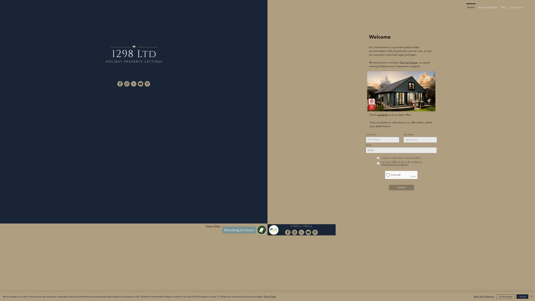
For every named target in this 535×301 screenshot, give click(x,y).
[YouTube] (140, 84)
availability (382, 114)
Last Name (408, 134)
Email (368, 145)
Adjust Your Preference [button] (484, 296)
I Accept (522, 296)
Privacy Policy (270, 296)
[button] (487, 6)
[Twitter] (133, 84)
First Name (371, 134)
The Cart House (408, 62)
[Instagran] (127, 84)
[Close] (531, 296)
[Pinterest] (147, 84)
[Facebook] (120, 84)
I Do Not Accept (505, 296)
